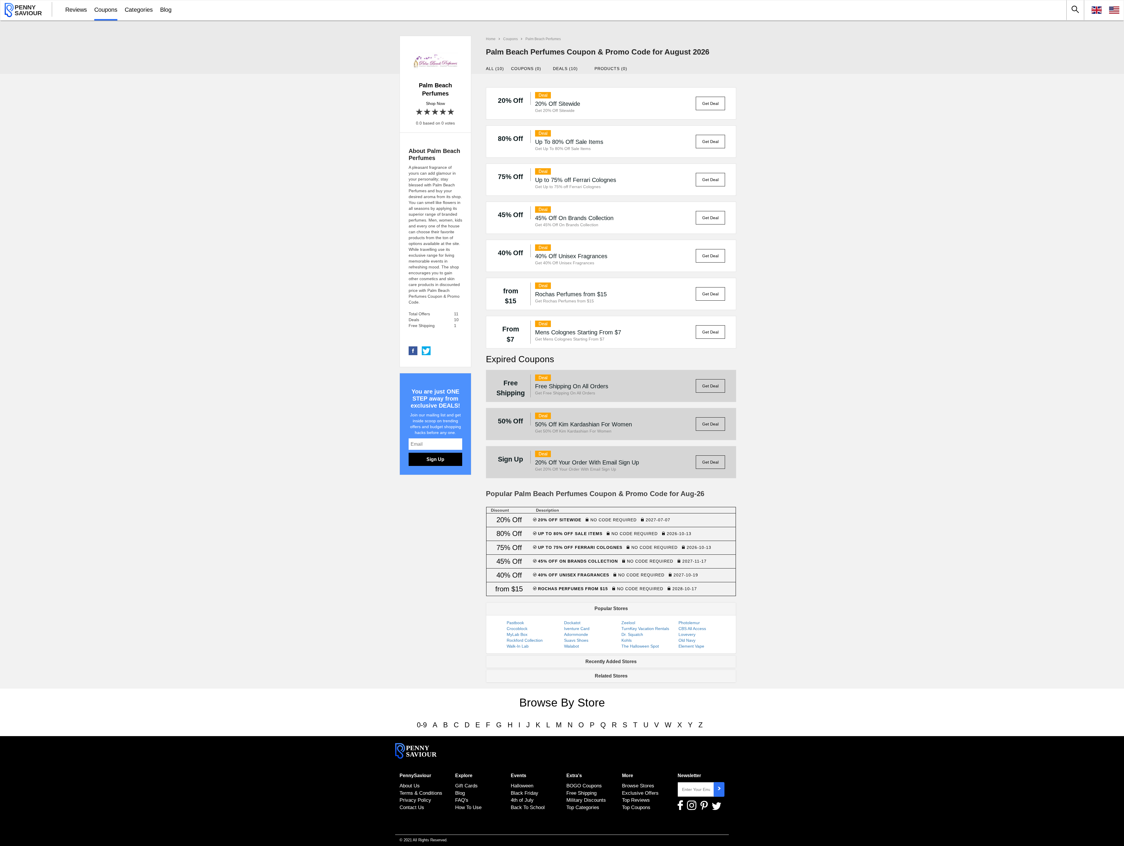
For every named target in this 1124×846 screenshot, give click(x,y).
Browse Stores (638, 786)
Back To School (528, 807)
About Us (410, 786)
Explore (463, 775)
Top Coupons (636, 807)
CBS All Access (692, 628)
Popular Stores (611, 608)
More (627, 775)
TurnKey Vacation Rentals (645, 628)
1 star (420, 112)
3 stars (435, 112)
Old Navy (686, 640)
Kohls (626, 640)
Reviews (76, 9)
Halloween (522, 786)
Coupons (105, 9)
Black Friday (524, 793)
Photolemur (689, 622)
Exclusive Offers (640, 793)
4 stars (443, 112)
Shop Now (435, 103)
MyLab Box (517, 634)
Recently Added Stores (611, 661)
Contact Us (412, 807)
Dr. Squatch (632, 634)
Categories (139, 9)
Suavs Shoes (576, 640)
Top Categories (582, 807)
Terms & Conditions (421, 793)
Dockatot (572, 622)
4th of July (522, 800)
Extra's (574, 775)
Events (518, 775)
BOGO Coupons (584, 786)
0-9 (422, 725)
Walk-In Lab (518, 646)
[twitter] (426, 350)
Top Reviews (636, 800)
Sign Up (435, 459)
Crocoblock (517, 628)
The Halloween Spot (640, 646)
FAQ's (461, 800)
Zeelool (628, 622)
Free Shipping (581, 793)
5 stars (451, 112)
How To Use (468, 807)
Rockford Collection (525, 640)
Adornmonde (576, 634)
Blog (166, 9)
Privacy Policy (415, 800)
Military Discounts (586, 800)
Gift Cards (466, 786)
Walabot (571, 646)
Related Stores (611, 675)
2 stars (427, 112)
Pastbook (515, 622)
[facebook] (413, 350)
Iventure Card (577, 628)
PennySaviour (415, 775)
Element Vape (691, 646)
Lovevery (686, 634)
